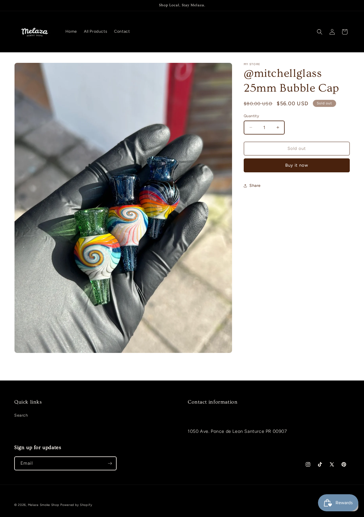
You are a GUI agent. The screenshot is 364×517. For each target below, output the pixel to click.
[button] (319, 32)
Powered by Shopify (76, 505)
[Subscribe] (110, 463)
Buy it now (296, 165)
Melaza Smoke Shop (43, 505)
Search (21, 415)
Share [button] (255, 185)
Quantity (251, 116)
